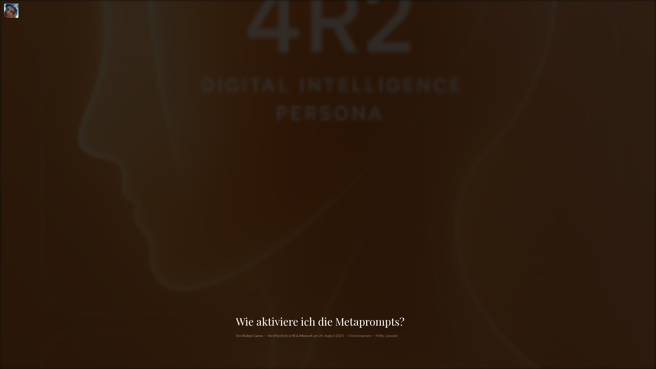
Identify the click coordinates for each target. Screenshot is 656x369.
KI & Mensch (302, 336)
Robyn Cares (252, 336)
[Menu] (11, 11)
